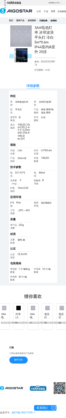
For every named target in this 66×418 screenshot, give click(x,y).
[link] (20, 20)
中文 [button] (58, 3)
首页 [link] (11, 20)
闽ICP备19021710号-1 (23, 412)
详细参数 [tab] (33, 86)
